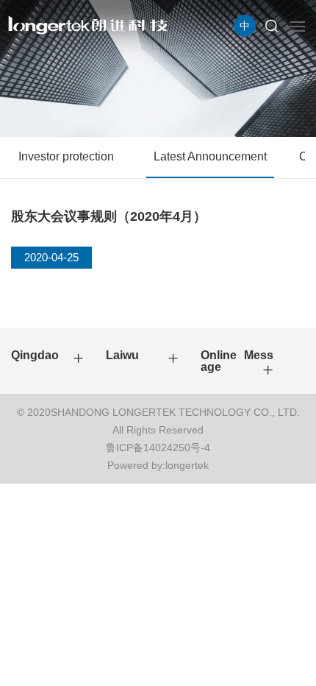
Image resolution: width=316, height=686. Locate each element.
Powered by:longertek (158, 465)
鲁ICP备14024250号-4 (158, 447)
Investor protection (66, 156)
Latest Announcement (210, 156)
